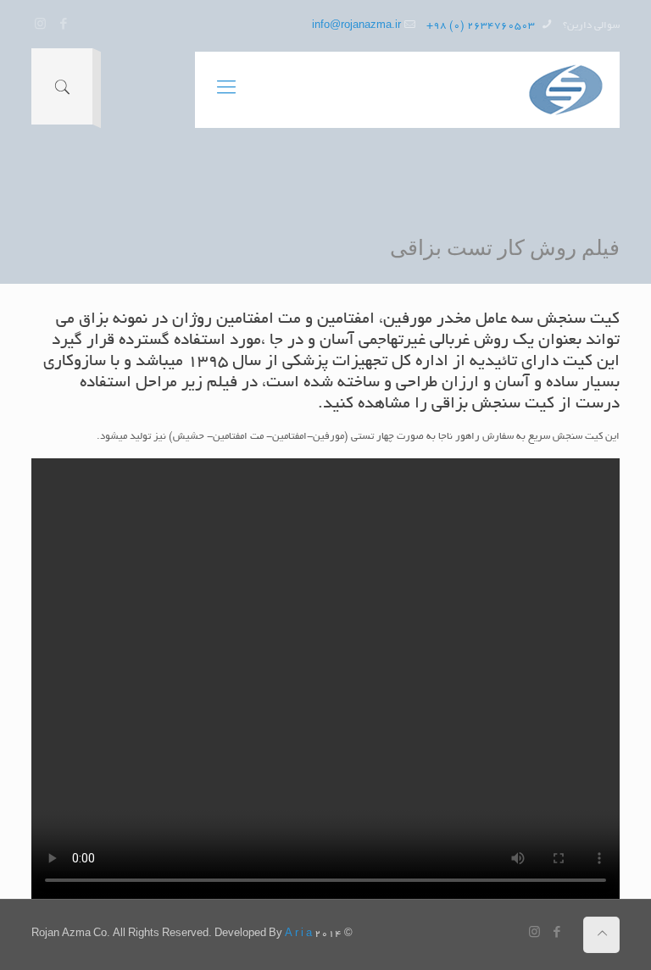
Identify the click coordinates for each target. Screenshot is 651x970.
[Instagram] (40, 25)
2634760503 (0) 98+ (481, 25)
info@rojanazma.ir (356, 25)
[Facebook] (63, 25)
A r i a (298, 934)
